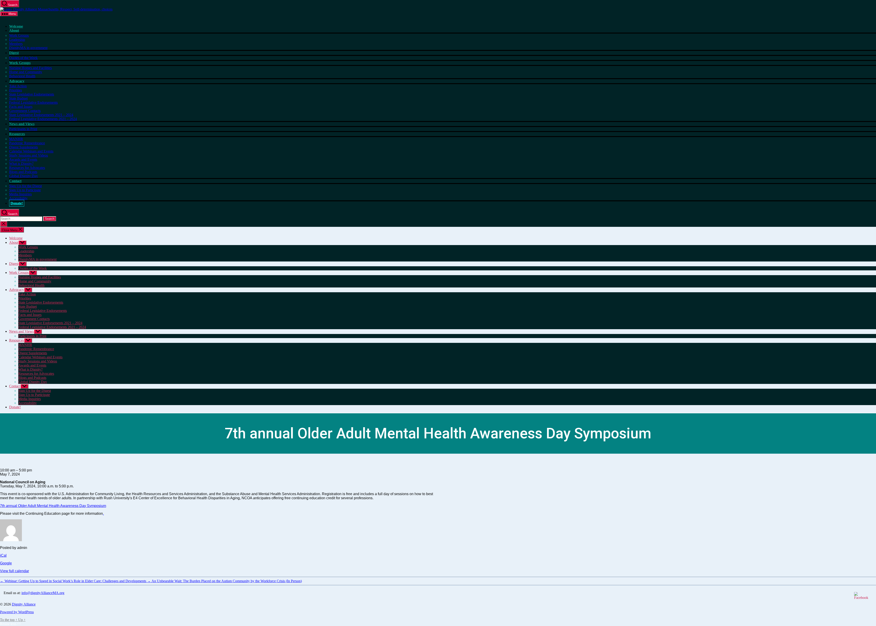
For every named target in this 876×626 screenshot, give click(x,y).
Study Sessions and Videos (28, 155)
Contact (15, 181)
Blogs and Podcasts (23, 172)
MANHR (16, 139)
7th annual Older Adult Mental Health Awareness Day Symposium (53, 506)
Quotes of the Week (23, 58)
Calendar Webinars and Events (31, 151)
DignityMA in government (28, 48)
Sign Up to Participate (25, 190)
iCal (3, 555)
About (14, 30)
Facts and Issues (20, 107)
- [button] (16, 624)
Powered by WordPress (17, 612)
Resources (17, 134)
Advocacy (16, 81)
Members (16, 44)
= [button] (20, 624)
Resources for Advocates (27, 168)
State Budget (18, 98)
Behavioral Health (22, 76)
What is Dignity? (21, 164)
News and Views (21, 124)
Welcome (16, 26)
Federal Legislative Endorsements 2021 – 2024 (43, 119)
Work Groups (19, 35)
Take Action (18, 86)
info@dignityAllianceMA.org (42, 593)
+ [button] (18, 624)
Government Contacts (25, 111)
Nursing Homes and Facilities (30, 68)
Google (6, 563)
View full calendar (14, 571)
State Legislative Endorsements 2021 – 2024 (41, 115)
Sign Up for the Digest (25, 186)
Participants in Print (23, 129)
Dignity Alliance (24, 604)
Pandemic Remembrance (27, 143)
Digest (14, 53)
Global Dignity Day (23, 176)
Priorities (15, 90)
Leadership (17, 39)
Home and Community (25, 72)
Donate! (16, 203)
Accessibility (18, 198)
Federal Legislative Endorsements (33, 102)
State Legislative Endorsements (31, 94)
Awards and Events (23, 159)
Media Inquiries (20, 194)
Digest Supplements (23, 147)
